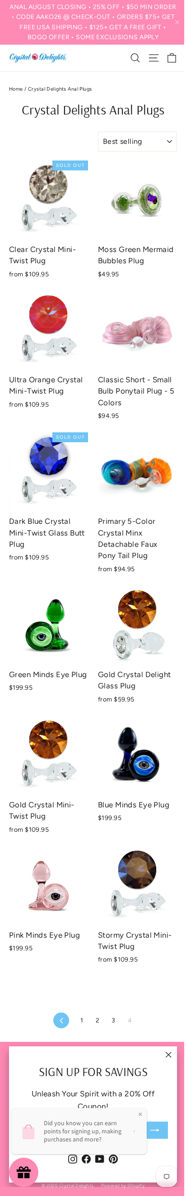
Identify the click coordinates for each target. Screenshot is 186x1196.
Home (16, 89)
